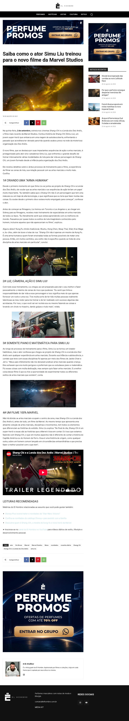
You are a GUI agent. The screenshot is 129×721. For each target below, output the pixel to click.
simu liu (33, 549)
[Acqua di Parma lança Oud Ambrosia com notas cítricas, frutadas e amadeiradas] (94, 121)
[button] (92, 14)
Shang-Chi (77, 545)
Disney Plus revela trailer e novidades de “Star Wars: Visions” (32, 513)
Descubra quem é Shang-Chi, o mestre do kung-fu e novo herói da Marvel (38, 523)
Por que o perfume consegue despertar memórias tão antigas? (113, 92)
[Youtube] (86, 702)
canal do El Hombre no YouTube (33, 529)
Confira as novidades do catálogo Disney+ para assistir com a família (35, 518)
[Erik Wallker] (13, 669)
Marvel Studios (37, 545)
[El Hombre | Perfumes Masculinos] (64, 5)
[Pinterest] (38, 122)
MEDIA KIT (39, 707)
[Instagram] (24, 674)
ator (11, 545)
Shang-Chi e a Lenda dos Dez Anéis (16, 549)
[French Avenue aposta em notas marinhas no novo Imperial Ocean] (94, 107)
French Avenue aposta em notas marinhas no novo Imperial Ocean (112, 106)
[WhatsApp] (43, 122)
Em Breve (18, 545)
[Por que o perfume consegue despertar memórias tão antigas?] (94, 93)
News (47, 545)
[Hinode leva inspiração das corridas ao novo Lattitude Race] (94, 79)
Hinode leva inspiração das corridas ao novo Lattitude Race (112, 78)
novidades (54, 545)
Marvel (27, 545)
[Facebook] (26, 122)
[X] (32, 122)
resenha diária (66, 545)
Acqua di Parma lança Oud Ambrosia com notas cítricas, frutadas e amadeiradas (113, 120)
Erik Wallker (28, 663)
